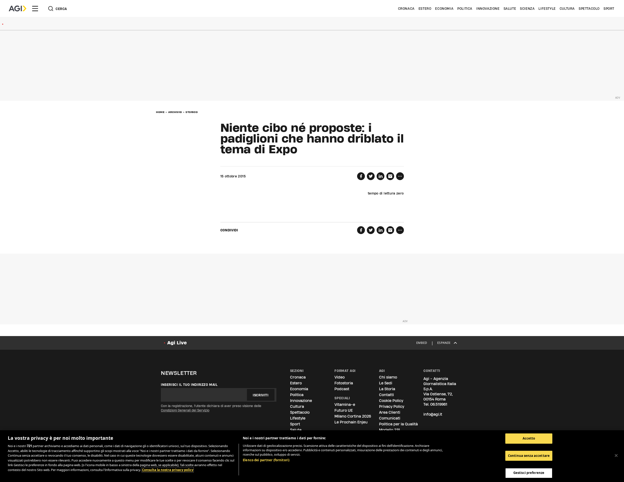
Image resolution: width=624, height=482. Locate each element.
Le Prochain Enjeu (351, 422)
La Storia (387, 389)
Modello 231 (389, 430)
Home (160, 112)
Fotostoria (343, 383)
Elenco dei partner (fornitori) (266, 460)
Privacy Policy (391, 406)
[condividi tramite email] (390, 176)
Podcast (341, 389)
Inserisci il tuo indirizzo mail (189, 384)
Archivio (175, 112)
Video (339, 377)
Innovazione (488, 8)
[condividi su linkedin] (380, 176)
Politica (464, 8)
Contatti (386, 394)
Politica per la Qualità (398, 424)
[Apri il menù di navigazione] (35, 8)
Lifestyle (547, 8)
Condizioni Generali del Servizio (185, 410)
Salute (510, 8)
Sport (609, 8)
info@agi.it (432, 414)
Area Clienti (389, 412)
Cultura (567, 8)
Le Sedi (385, 383)
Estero (425, 8)
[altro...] (400, 176)
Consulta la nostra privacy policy (167, 470)
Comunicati (389, 418)
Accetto (529, 438)
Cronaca (406, 8)
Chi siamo (388, 377)
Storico (191, 112)
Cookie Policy (391, 400)
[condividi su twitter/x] (371, 176)
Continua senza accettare (529, 455)
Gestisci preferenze (528, 473)
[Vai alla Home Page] (17, 8)
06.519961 (438, 404)
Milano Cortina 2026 (352, 416)
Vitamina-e (344, 404)
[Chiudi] (616, 455)
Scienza (527, 8)
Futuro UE (343, 410)
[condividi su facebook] (361, 176)
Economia (444, 8)
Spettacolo (589, 8)
